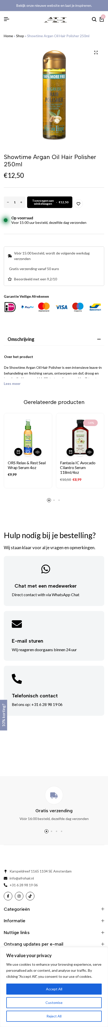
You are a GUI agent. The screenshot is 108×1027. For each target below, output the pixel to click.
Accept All (54, 989)
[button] (18, 452)
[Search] (94, 19)
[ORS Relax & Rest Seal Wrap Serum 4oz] (28, 437)
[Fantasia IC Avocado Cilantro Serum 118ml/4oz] (80, 437)
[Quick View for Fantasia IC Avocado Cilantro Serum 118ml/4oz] (90, 452)
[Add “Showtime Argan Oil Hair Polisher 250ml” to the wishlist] (78, 203)
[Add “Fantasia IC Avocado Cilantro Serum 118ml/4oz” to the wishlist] (80, 452)
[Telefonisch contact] (17, 679)
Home (8, 36)
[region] (54, 987)
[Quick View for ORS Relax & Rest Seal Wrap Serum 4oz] (37, 452)
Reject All (54, 1016)
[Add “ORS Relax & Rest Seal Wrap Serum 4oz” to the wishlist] (28, 452)
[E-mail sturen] (17, 624)
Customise (54, 1002)
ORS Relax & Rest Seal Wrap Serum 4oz (27, 465)
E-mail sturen (27, 641)
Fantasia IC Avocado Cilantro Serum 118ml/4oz (77, 467)
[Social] (8, 896)
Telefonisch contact (35, 696)
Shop (20, 36)
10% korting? (3, 715)
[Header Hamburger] (6, 19)
